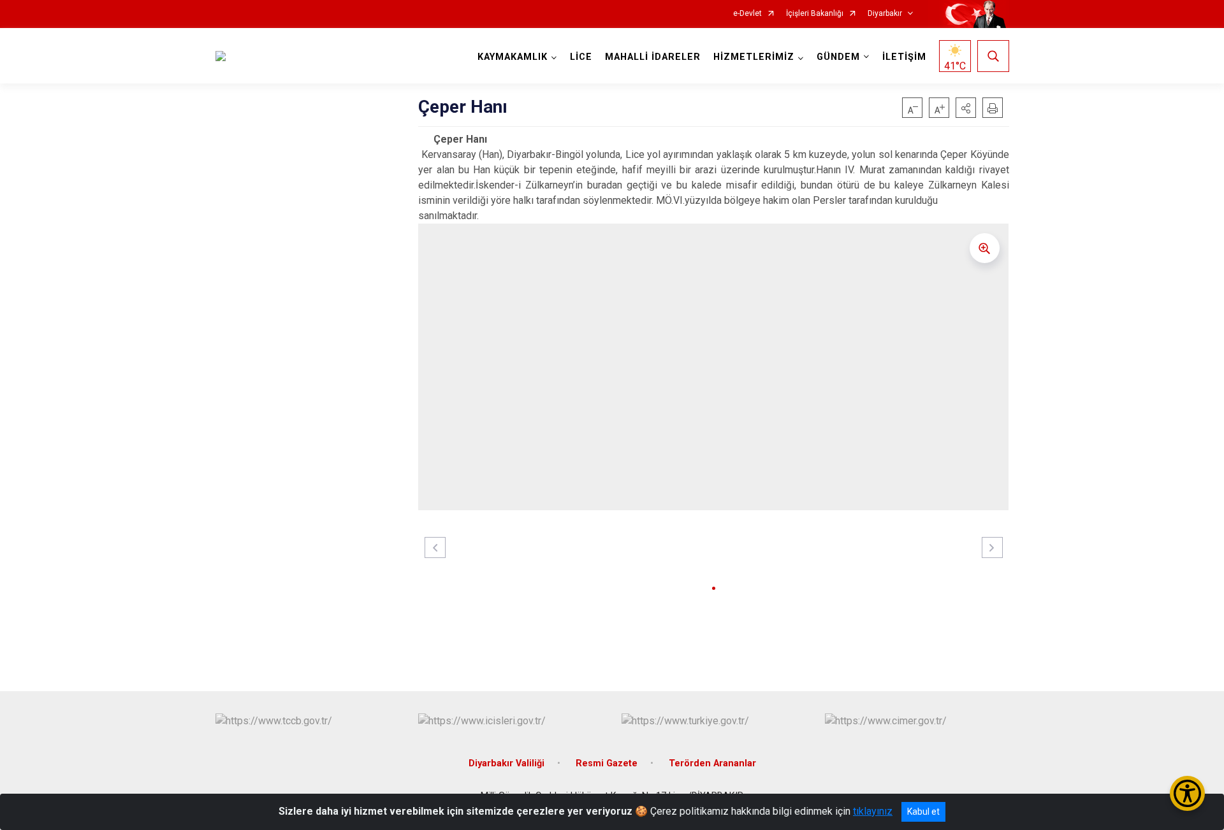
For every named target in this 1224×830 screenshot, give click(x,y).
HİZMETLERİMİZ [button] (753, 57)
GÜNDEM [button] (838, 57)
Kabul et (923, 811)
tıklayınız (872, 811)
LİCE (581, 57)
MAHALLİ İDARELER (653, 57)
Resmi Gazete (607, 763)
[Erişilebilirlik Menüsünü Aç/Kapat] (1187, 793)
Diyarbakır (885, 14)
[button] (966, 107)
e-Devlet (747, 14)
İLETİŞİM (904, 57)
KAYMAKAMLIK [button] (512, 57)
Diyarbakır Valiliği (506, 763)
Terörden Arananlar (712, 763)
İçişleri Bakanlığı (814, 14)
